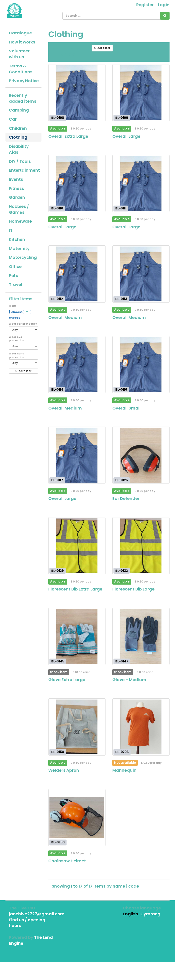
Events (16, 179)
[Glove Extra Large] (76, 636)
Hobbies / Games (19, 209)
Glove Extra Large (66, 679)
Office (15, 266)
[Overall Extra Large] (76, 92)
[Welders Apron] (76, 727)
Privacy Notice (24, 81)
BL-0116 (121, 389)
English (130, 914)
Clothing (18, 137)
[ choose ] (17, 312)
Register (145, 5)
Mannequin (124, 770)
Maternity (19, 248)
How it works (22, 42)
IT (11, 230)
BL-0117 (57, 480)
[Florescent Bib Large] (140, 545)
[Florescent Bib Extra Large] (76, 545)
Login (164, 5)
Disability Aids (19, 149)
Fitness (16, 188)
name (119, 886)
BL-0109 (121, 118)
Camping (19, 110)
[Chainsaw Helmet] (76, 817)
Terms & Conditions (20, 69)
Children (18, 128)
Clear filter (23, 371)
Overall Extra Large (68, 136)
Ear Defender (125, 498)
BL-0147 (121, 661)
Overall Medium (65, 317)
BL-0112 (57, 299)
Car (13, 119)
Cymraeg (150, 914)
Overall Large (126, 136)
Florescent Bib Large (133, 589)
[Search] (165, 16)
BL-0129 (57, 570)
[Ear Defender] (140, 455)
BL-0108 (57, 118)
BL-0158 (57, 752)
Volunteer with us (19, 54)
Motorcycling (23, 257)
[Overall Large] (140, 92)
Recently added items (22, 98)
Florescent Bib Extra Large (75, 589)
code (133, 886)
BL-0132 (121, 570)
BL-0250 (58, 842)
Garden (17, 197)
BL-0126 (121, 480)
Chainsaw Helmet (67, 861)
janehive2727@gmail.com (36, 914)
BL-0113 (121, 299)
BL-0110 (57, 208)
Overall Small (126, 408)
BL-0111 (120, 208)
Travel (15, 284)
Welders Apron (63, 770)
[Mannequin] (140, 727)
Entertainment (24, 170)
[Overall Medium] (76, 274)
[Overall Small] (140, 364)
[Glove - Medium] (140, 636)
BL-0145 (57, 661)
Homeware (20, 221)
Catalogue (20, 33)
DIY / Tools (20, 161)
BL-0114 (57, 389)
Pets (13, 275)
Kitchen (17, 239)
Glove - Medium (129, 679)
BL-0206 (122, 752)
